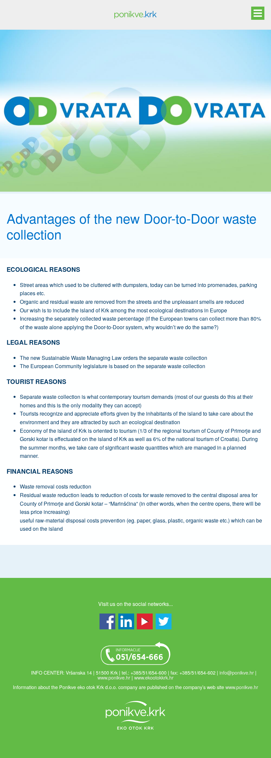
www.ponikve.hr (113, 677)
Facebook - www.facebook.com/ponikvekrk (107, 621)
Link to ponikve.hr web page (135, 715)
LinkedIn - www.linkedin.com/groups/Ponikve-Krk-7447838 (126, 621)
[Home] (135, 15)
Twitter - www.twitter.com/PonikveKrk (164, 621)
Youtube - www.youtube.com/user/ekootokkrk (145, 621)
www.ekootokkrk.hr (154, 677)
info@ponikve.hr (236, 672)
